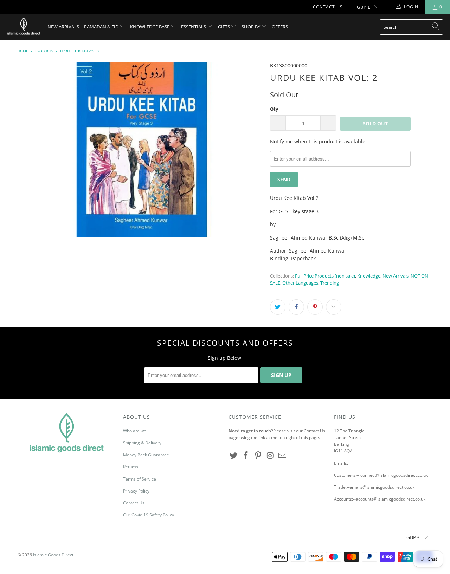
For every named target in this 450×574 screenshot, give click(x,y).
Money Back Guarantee (146, 455)
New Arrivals (63, 27)
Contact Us (328, 7)
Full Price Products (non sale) (325, 276)
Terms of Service (139, 479)
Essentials (194, 27)
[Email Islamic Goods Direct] (282, 455)
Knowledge (368, 276)
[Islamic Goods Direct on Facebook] (246, 455)
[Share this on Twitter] (277, 307)
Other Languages (300, 283)
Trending (329, 283)
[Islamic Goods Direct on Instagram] (270, 455)
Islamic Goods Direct (53, 555)
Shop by (251, 27)
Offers (280, 27)
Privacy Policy (136, 491)
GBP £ (364, 7)
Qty (274, 109)
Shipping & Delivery (142, 443)
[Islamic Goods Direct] (23, 27)
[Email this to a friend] (333, 307)
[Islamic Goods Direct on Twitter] (234, 455)
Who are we (134, 431)
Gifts (224, 27)
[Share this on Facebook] (296, 307)
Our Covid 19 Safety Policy (148, 515)
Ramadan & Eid (102, 27)
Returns (130, 467)
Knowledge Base (150, 27)
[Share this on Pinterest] (315, 307)
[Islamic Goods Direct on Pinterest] (258, 455)
